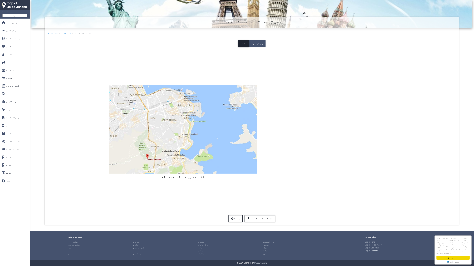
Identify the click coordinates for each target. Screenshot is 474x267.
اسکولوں (136, 242)
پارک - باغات (203, 245)
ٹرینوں (266, 245)
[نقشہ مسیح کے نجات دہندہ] (183, 129)
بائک (265, 251)
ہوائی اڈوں (73, 242)
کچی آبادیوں (138, 248)
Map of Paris (370, 242)
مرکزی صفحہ (52, 33)
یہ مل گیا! (453, 257)
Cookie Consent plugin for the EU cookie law (453, 262)
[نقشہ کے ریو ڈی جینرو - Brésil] (15, 8)
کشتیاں (71, 251)
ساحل (200, 248)
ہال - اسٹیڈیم (268, 242)
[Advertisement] (252, 64)
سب (134, 251)
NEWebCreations (260, 263)
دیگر (70, 248)
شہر (264, 254)
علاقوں (135, 245)
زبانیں (5, 11)
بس (69, 254)
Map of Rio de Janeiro (374, 245)
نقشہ (244, 43)
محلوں (200, 251)
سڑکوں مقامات (203, 254)
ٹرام (265, 248)
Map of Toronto (371, 251)
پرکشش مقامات (74, 245)
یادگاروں (66, 33)
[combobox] (14, 15)
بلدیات (201, 242)
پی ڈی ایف (257, 43)
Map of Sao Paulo (372, 248)
